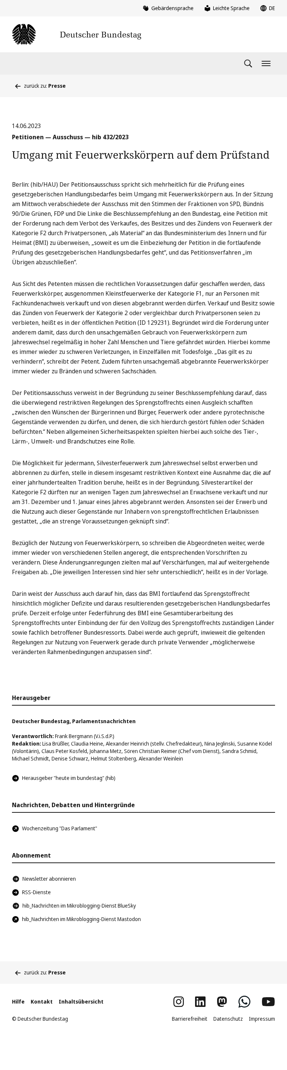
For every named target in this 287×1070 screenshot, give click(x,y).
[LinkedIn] (200, 1002)
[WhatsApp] (244, 1002)
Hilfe (18, 1001)
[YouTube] (268, 1002)
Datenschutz (228, 1018)
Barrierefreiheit (189, 1018)
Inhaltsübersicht (81, 1001)
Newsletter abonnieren (49, 878)
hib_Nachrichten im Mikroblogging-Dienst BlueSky (79, 905)
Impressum (262, 1018)
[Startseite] (76, 34)
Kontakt (42, 1001)
